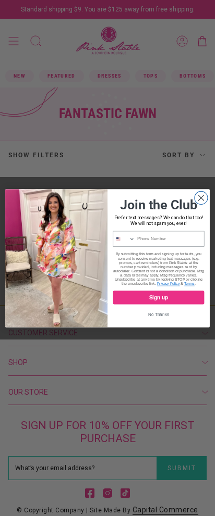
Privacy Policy (168, 283)
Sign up (159, 297)
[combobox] (124, 238)
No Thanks (158, 314)
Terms (189, 283)
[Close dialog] (201, 197)
